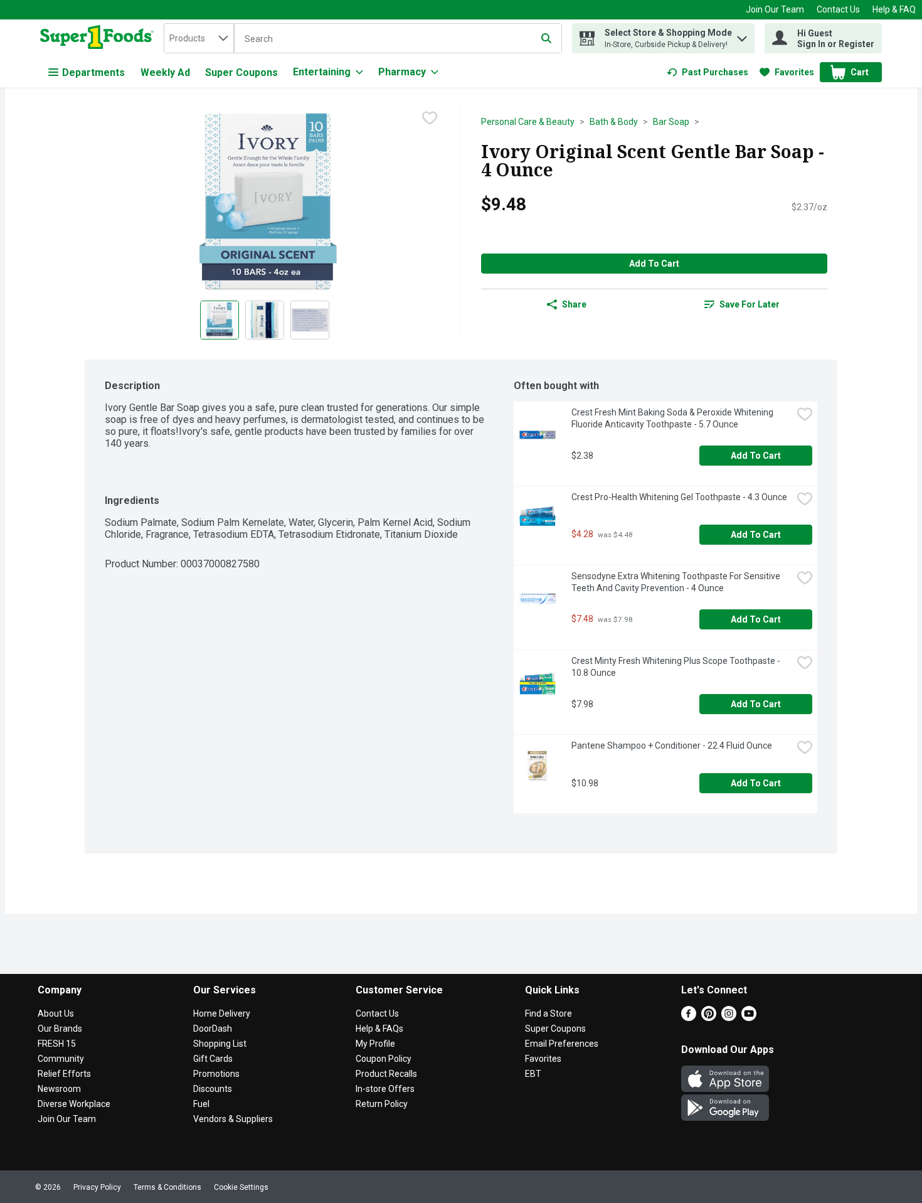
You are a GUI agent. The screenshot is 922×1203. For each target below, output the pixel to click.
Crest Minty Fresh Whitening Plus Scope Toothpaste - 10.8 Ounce (676, 667)
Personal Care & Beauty (528, 122)
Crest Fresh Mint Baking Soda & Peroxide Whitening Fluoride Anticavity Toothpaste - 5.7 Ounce (673, 418)
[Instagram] (728, 1018)
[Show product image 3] (309, 320)
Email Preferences (561, 1044)
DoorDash (212, 1029)
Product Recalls (386, 1074)
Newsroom (59, 1089)
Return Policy (382, 1104)
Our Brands (60, 1029)
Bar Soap (671, 122)
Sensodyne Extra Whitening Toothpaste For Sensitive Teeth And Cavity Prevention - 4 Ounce (676, 582)
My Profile (375, 1044)
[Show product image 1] (219, 320)
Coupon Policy (383, 1059)
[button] (742, 35)
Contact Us (838, 9)
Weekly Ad (165, 72)
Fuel (201, 1104)
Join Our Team (775, 9)
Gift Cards (213, 1059)
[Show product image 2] (264, 320)
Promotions (216, 1074)
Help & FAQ (894, 9)
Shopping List (219, 1044)
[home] (99, 38)
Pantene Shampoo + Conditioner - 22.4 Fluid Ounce (671, 746)
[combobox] (199, 38)
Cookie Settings (241, 1187)
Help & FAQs (379, 1029)
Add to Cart (654, 264)
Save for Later (749, 304)
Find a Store (548, 1013)
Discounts (212, 1089)
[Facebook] (688, 1018)
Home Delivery (221, 1013)
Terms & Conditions (167, 1187)
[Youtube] (748, 1018)
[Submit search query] (546, 38)
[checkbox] (429, 118)
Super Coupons (241, 72)
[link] (707, 72)
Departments (93, 72)
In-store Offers (385, 1089)
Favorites (543, 1059)
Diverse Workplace (74, 1104)
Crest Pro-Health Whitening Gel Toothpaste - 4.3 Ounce (679, 497)
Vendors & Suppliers (233, 1119)
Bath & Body (614, 122)
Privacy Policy (97, 1187)
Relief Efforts (64, 1074)
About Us (56, 1013)
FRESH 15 (57, 1044)
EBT (533, 1074)
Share (574, 304)
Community (61, 1059)
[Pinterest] (708, 1018)
